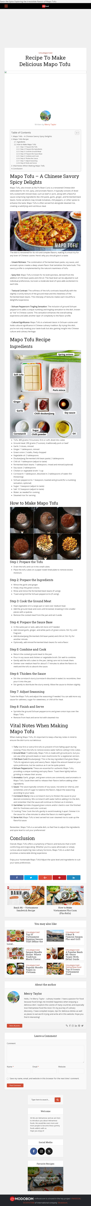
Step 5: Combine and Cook (29, 156)
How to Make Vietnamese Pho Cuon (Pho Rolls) (45, 1179)
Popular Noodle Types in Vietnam (34, 970)
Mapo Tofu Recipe (21, 139)
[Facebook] (33, 1151)
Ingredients (21, 142)
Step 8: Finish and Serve (28, 163)
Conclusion (18, 168)
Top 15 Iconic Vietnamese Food (73, 972)
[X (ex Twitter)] (49, 1151)
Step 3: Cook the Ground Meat (30, 151)
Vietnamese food (73, 967)
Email (36, 1066)
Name (10, 1066)
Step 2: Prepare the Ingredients (31, 149)
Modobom (62, 1202)
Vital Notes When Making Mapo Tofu (29, 166)
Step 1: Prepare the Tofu (28, 147)
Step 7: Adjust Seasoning (28, 161)
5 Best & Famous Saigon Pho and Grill (74, 937)
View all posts (14, 1026)
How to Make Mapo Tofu (26, 144)
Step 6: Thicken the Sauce (29, 158)
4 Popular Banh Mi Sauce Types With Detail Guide (74, 956)
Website (62, 1066)
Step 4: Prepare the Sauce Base (31, 154)
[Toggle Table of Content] (76, 133)
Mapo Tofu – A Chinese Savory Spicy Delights (32, 136)
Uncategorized (45, 52)
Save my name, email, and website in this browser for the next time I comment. (44, 1078)
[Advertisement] (45, 26)
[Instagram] (41, 1151)
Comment (11, 1043)
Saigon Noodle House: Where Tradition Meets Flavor (34, 956)
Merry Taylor (50, 124)
